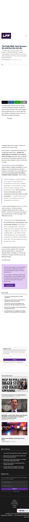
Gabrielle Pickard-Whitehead (8, 396)
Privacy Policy (14, 503)
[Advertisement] (14, 16)
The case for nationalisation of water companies (13, 297)
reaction (9, 165)
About (14, 500)
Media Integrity (6, 413)
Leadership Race (6, 393)
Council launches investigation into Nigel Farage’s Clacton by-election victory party (15, 311)
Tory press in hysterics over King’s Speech (14, 395)
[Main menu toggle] (26, 35)
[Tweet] (5, 102)
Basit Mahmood (5, 419)
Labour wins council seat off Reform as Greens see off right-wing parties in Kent (14, 304)
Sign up (14, 359)
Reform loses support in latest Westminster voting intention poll (15, 308)
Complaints (14, 502)
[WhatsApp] (17, 102)
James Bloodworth (6, 59)
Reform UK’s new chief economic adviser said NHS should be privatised (14, 300)
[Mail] (24, 102)
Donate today (9, 285)
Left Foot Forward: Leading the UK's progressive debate (6, 36)
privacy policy (20, 362)
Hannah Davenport (6, 441)
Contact (14, 505)
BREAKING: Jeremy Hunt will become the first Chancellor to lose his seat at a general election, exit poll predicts (14, 417)
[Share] (11, 102)
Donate (14, 507)
